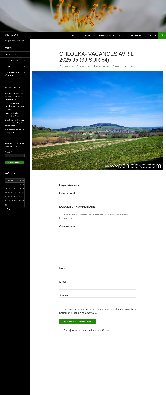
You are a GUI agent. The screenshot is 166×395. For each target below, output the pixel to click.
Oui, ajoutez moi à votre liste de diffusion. (87, 330)
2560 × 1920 (85, 66)
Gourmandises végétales (142, 35)
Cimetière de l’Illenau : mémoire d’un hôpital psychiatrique (14, 123)
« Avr (8, 209)
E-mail (63, 281)
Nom (63, 268)
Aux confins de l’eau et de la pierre (114, 66)
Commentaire (68, 226)
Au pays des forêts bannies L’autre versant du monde (14, 106)
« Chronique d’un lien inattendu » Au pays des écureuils (14, 96)
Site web (64, 295)
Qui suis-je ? (89, 35)
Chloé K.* (11, 35)
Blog (121, 35)
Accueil (75, 35)
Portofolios (105, 35)
